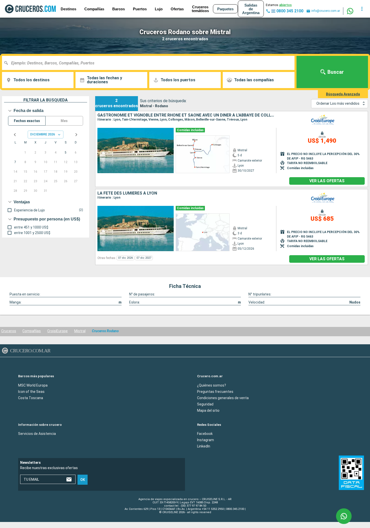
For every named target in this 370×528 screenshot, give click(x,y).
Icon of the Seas (31, 391)
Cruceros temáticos (200, 9)
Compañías (31, 331)
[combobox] (150, 63)
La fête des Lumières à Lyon (127, 193)
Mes (64, 121)
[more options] (362, 9)
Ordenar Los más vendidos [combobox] (337, 103)
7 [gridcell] (15, 162)
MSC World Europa (33, 385)
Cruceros (8, 331)
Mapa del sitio (208, 410)
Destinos (68, 9)
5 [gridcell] (65, 152)
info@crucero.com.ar (325, 11)
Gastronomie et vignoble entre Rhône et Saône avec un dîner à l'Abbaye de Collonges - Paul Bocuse (186, 115)
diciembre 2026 (42, 134)
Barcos (118, 9)
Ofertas (177, 9)
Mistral (80, 331)
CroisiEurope (57, 331)
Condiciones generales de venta (223, 398)
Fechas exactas (27, 121)
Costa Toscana (30, 398)
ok (82, 480)
